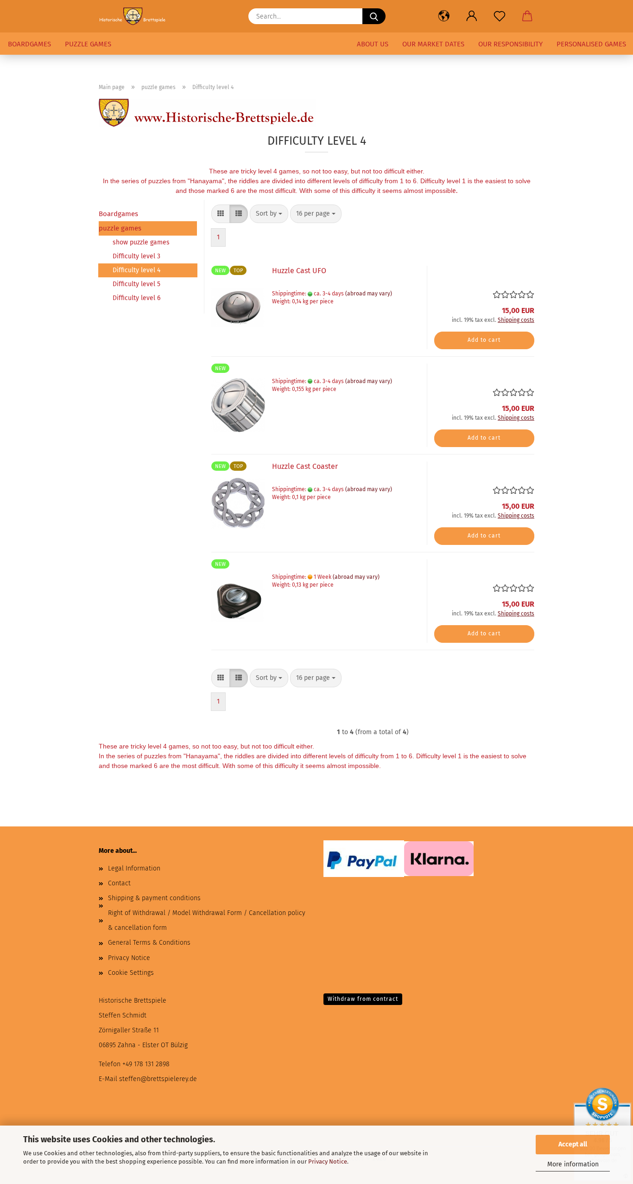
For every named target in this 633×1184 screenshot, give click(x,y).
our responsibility (510, 44)
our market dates (433, 44)
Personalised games (591, 44)
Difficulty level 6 (136, 298)
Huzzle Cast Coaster (305, 466)
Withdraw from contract (363, 999)
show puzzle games (141, 242)
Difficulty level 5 (136, 284)
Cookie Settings (131, 973)
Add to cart (484, 340)
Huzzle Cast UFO (299, 270)
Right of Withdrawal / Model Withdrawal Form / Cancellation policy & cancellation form (206, 920)
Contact (119, 883)
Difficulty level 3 (136, 256)
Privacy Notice (327, 1161)
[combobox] (269, 214)
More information (573, 1164)
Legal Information (134, 868)
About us (372, 44)
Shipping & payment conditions (154, 898)
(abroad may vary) (368, 293)
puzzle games (88, 44)
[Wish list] (499, 16)
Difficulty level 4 (136, 270)
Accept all (572, 1144)
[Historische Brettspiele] (136, 16)
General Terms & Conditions (149, 943)
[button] (444, 16)
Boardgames (29, 44)
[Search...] (374, 16)
